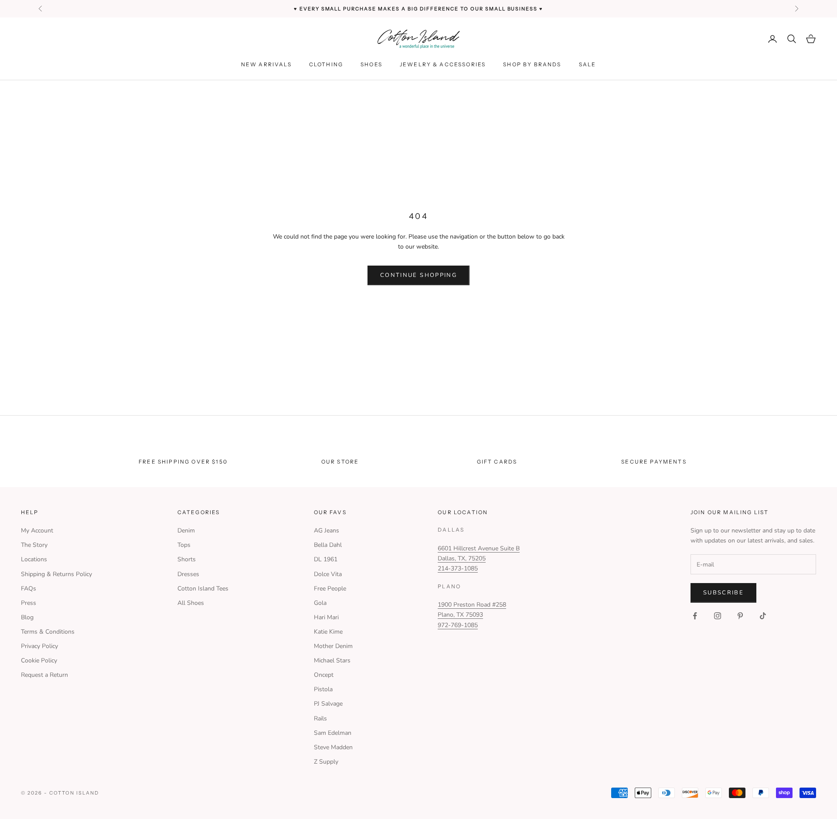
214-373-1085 (458, 568)
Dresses (188, 574)
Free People (330, 588)
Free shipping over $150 (183, 461)
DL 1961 (325, 559)
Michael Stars (332, 660)
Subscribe (723, 593)
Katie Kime (328, 632)
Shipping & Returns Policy (56, 574)
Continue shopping (418, 275)
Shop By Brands (532, 64)
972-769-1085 (458, 625)
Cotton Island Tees (202, 588)
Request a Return (44, 675)
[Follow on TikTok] (763, 615)
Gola (320, 603)
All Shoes (190, 603)
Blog (27, 617)
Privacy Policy (39, 646)
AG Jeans (326, 530)
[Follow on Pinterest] (740, 615)
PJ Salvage (328, 704)
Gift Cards (497, 461)
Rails (320, 718)
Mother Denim (333, 646)
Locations (34, 559)
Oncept (323, 675)
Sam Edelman (332, 733)
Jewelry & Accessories (443, 64)
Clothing (326, 64)
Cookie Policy (39, 660)
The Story (34, 545)
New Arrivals (266, 64)
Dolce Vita (328, 574)
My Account (37, 530)
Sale (587, 64)
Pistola (323, 689)
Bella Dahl (328, 545)
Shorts (186, 559)
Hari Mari (326, 617)
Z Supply (326, 762)
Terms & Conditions (48, 632)
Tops (184, 545)
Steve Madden (333, 747)
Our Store (340, 461)
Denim (186, 530)
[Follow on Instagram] (717, 615)
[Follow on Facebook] (695, 615)
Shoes (371, 64)
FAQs (28, 588)
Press (28, 603)
